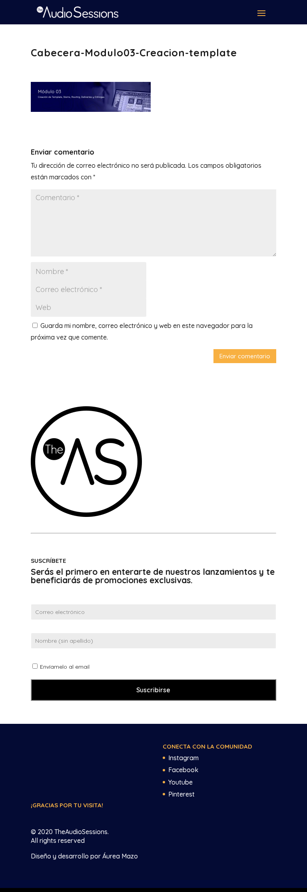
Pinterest (181, 794)
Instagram (183, 758)
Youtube (180, 782)
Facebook (183, 770)
